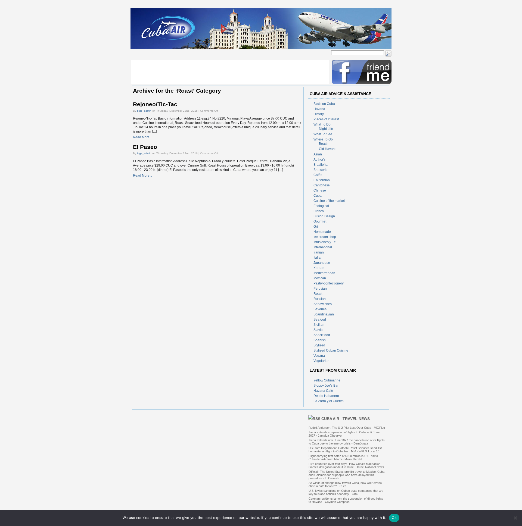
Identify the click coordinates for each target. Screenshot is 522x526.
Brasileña (320, 165)
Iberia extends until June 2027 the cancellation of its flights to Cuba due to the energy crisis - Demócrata (347, 442)
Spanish (319, 340)
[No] (515, 518)
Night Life (326, 129)
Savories (320, 309)
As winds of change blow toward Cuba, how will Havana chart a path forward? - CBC (345, 484)
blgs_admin (144, 110)
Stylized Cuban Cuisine (330, 350)
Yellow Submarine (326, 380)
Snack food (321, 335)
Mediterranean (324, 273)
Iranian (318, 252)
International (322, 247)
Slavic (317, 330)
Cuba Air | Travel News (345, 419)
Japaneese (321, 263)
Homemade (322, 232)
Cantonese (321, 185)
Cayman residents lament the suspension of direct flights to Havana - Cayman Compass (346, 500)
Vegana (319, 356)
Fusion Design (324, 216)
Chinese (319, 190)
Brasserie (320, 170)
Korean (318, 268)
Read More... (142, 137)
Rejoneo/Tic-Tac (155, 104)
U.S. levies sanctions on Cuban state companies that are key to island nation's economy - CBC (346, 492)
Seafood (319, 319)
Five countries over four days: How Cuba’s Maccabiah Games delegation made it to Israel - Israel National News (346, 465)
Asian (317, 154)
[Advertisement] (230, 72)
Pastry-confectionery (328, 283)
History (318, 114)
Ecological (321, 206)
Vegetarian (321, 361)
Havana (319, 109)
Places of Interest (326, 119)
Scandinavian (323, 314)
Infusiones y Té (324, 242)
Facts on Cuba (324, 104)
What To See (322, 134)
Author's (319, 159)
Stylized (319, 345)
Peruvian (320, 288)
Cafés (317, 175)
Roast (317, 294)
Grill (316, 226)
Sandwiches (322, 304)
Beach (323, 144)
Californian (321, 180)
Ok (394, 517)
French (318, 211)
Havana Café (323, 391)
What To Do (322, 124)
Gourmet (319, 221)
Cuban (318, 196)
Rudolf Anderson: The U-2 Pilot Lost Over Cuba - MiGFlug (347, 427)
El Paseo (145, 147)
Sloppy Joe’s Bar (325, 385)
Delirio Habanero (326, 396)
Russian (319, 299)
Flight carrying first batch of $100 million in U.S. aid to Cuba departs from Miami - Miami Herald (343, 457)
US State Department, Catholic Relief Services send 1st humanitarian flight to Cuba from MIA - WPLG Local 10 (345, 449)
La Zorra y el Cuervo (328, 401)
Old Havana (328, 149)
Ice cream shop (324, 237)
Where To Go (323, 139)
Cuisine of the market (329, 201)
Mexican (319, 278)
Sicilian (318, 325)
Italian (317, 257)
